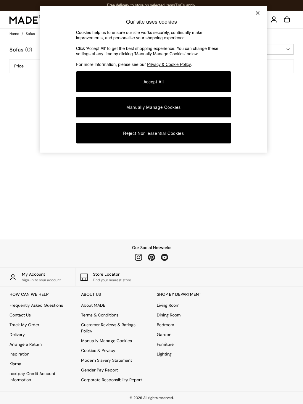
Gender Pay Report (99, 370)
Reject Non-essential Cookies (153, 133)
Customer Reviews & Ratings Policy (108, 328)
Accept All (154, 82)
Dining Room (168, 315)
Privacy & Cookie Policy (169, 64)
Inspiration (19, 354)
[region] (153, 79)
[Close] (257, 13)
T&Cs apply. (185, 5)
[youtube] (164, 257)
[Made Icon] (25, 19)
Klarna (15, 363)
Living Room (168, 305)
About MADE (93, 305)
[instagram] (138, 257)
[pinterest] (151, 257)
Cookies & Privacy (98, 350)
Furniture (165, 344)
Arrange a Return (25, 344)
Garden (164, 334)
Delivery (17, 334)
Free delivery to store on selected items (141, 5)
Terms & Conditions (99, 315)
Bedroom (165, 324)
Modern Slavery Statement (106, 360)
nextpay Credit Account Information (32, 376)
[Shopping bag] (287, 19)
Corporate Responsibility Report (111, 379)
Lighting (164, 354)
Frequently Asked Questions (36, 305)
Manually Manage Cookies (106, 340)
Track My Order (24, 324)
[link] (274, 19)
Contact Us (20, 315)
